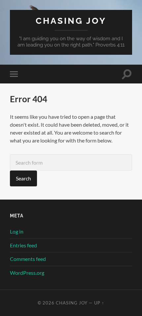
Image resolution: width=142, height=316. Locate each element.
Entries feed (23, 245)
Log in (16, 231)
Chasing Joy (71, 21)
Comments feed (28, 259)
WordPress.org (27, 272)
